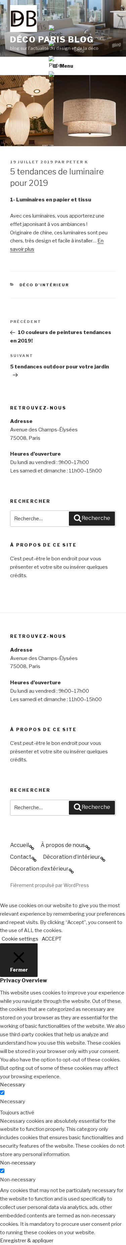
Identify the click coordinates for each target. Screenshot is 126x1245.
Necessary (12, 1102)
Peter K (77, 162)
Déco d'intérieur (44, 285)
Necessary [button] (12, 1085)
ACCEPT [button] (51, 939)
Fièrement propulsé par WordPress (49, 885)
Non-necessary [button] (18, 1163)
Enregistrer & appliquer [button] (26, 1241)
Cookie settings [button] (20, 939)
